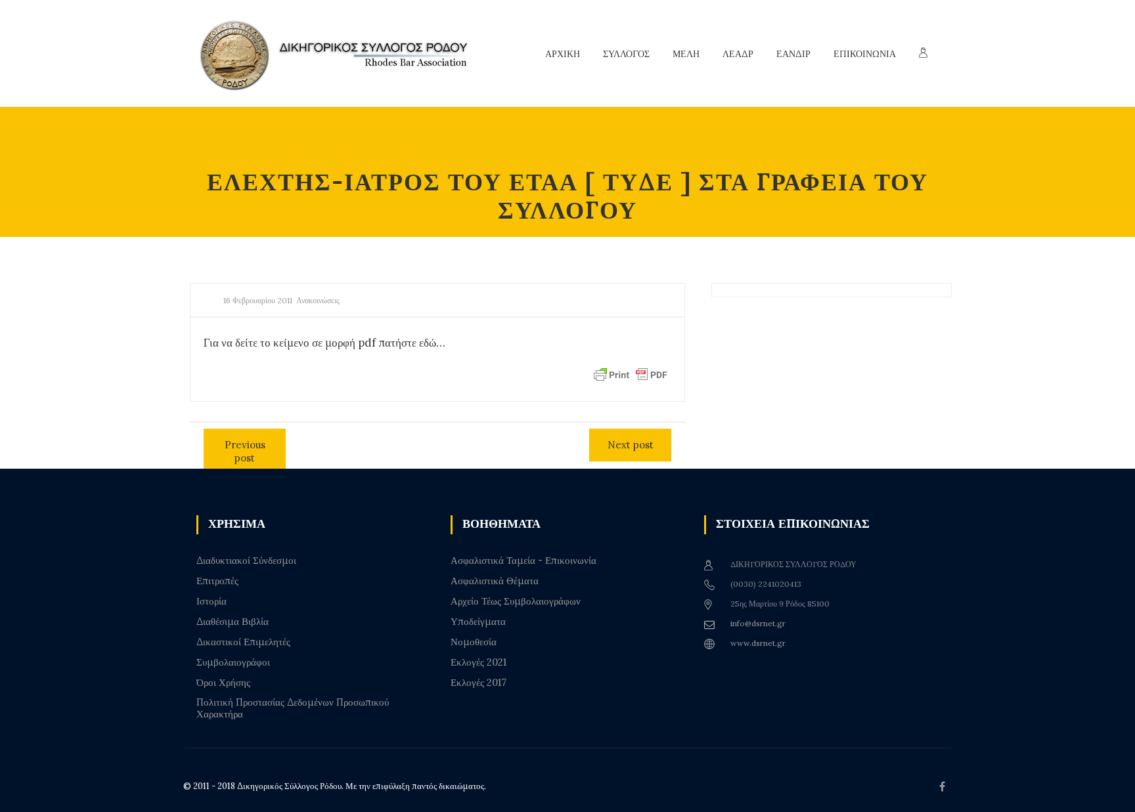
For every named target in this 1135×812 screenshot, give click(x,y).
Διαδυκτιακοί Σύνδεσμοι (246, 560)
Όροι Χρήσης (223, 683)
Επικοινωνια (865, 54)
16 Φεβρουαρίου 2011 (257, 300)
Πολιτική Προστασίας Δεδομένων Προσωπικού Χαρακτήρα (292, 708)
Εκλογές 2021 (478, 662)
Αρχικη (562, 54)
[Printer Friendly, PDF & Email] (630, 374)
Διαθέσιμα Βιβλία (232, 622)
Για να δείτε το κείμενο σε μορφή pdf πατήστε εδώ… (324, 342)
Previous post (245, 451)
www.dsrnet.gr (758, 643)
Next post (631, 444)
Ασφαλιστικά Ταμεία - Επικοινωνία (523, 560)
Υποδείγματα (478, 622)
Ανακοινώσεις (318, 300)
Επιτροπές (217, 581)
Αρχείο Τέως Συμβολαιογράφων (516, 601)
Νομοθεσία (474, 642)
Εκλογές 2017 (478, 683)
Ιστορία (211, 601)
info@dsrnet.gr (758, 623)
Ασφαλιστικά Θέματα (495, 581)
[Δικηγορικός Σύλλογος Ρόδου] (341, 53)
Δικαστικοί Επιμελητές (243, 642)
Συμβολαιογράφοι (233, 662)
